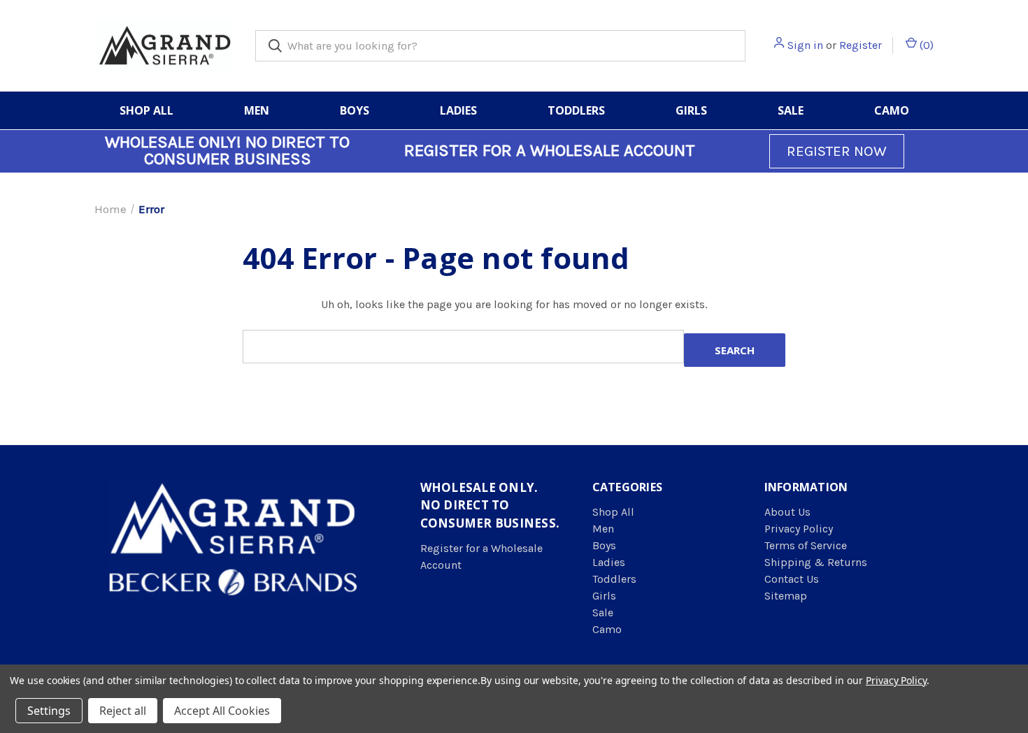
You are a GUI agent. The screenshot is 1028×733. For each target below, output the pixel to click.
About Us (787, 511)
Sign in (805, 45)
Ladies (458, 110)
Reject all (122, 710)
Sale (791, 110)
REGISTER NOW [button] (837, 151)
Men (256, 110)
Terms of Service (805, 545)
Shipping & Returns (815, 562)
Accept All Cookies (222, 710)
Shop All (146, 110)
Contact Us (791, 579)
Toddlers (576, 110)
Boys (354, 110)
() (925, 45)
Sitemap (785, 595)
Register (860, 45)
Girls (691, 110)
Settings (49, 710)
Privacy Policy (798, 528)
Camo (891, 110)
